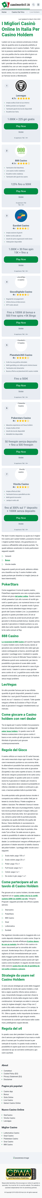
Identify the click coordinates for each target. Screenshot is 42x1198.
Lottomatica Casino (11, 1133)
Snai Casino (8, 1142)
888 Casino (8, 1145)
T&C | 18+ (21, 205)
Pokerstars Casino (11, 1139)
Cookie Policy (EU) (11, 1074)
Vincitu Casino (9, 1118)
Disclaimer (8, 1079)
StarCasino (8, 1115)
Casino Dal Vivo (18, 12)
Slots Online (8, 1097)
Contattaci (8, 1071)
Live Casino (8, 1100)
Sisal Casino (9, 1136)
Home (4, 12)
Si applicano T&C (21, 203)
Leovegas (7, 1121)
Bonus (6, 1094)
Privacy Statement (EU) (13, 1076)
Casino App (8, 1091)
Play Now (21, 126)
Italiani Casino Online (12, 1103)
